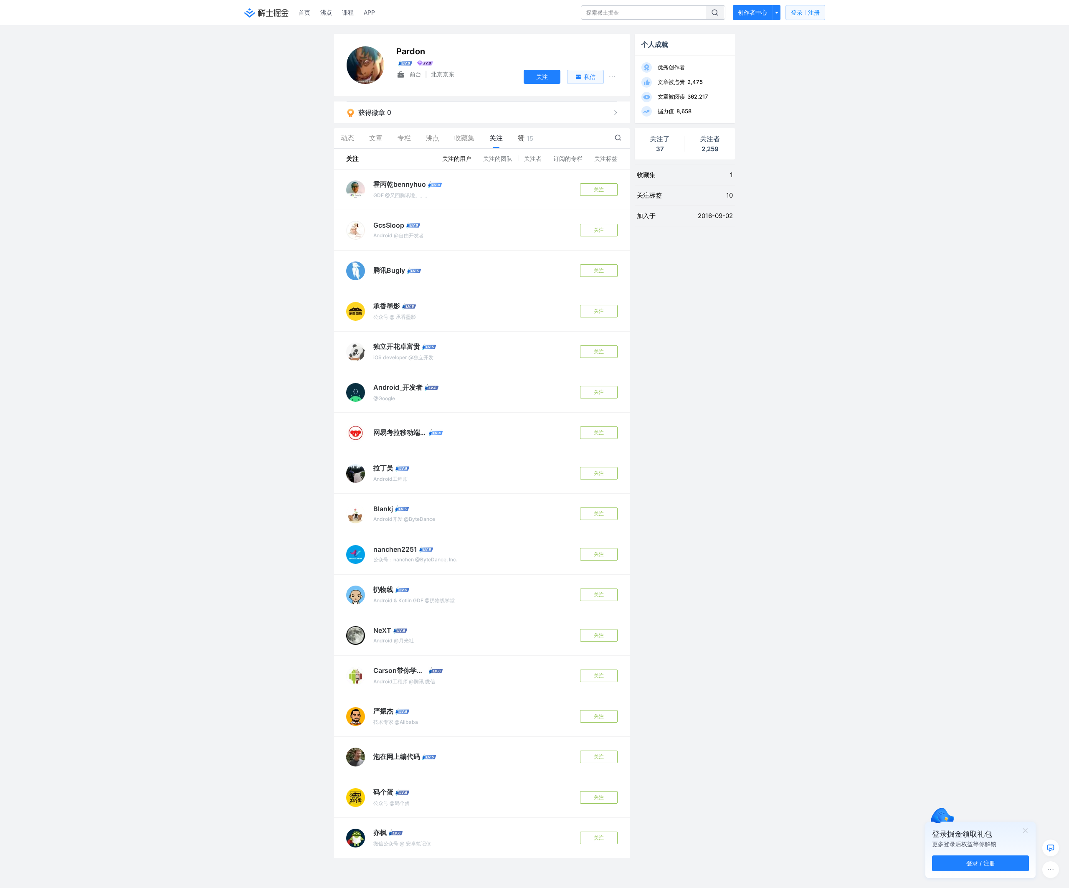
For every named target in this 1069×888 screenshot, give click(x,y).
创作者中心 (752, 12)
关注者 (533, 158)
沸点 (326, 12)
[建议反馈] (1050, 848)
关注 (599, 189)
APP (369, 12)
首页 (304, 12)
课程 (348, 12)
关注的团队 (498, 158)
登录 (805, 12)
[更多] (1050, 869)
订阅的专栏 (568, 158)
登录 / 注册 (980, 863)
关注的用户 (457, 158)
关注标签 (606, 158)
